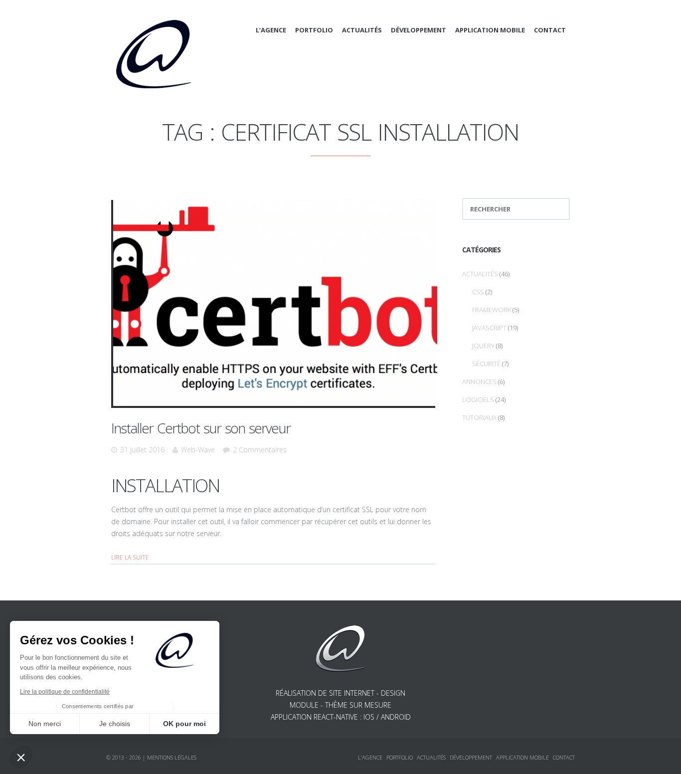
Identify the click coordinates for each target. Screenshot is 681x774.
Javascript (489, 327)
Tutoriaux (479, 417)
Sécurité (486, 363)
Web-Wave (198, 449)
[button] (21, 757)
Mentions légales (171, 757)
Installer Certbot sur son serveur (200, 427)
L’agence (271, 29)
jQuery (483, 345)
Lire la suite (130, 557)
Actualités (362, 29)
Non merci (44, 724)
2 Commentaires (260, 449)
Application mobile (490, 29)
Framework (491, 309)
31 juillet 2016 (142, 449)
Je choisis (114, 724)
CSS (478, 291)
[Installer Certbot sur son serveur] (275, 302)
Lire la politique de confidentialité (65, 691)
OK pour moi (184, 724)
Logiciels (478, 399)
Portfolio (314, 29)
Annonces (479, 381)
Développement (418, 29)
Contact (550, 29)
